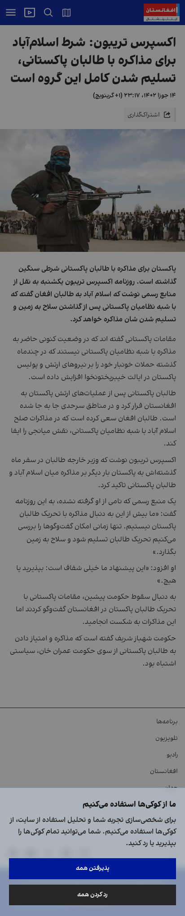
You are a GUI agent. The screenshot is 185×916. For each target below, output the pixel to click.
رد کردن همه (92, 894)
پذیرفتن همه (93, 868)
